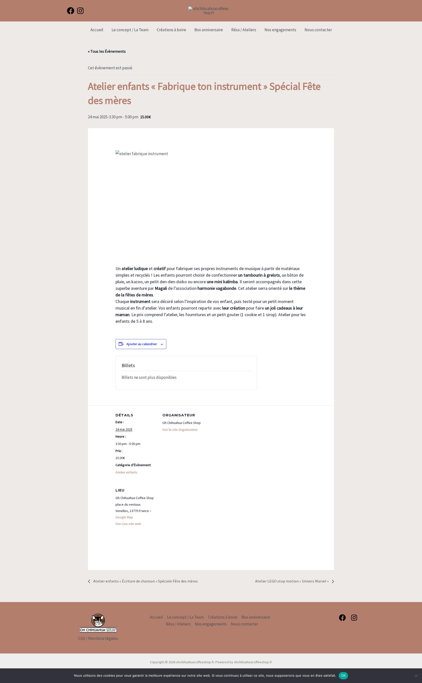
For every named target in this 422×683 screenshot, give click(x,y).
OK (343, 675)
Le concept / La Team (130, 29)
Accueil (96, 29)
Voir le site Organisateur (180, 429)
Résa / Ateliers (243, 29)
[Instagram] (80, 10)
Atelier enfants (126, 472)
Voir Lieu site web (128, 524)
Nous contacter (318, 29)
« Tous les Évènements (107, 51)
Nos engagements (280, 29)
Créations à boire (171, 29)
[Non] (415, 675)
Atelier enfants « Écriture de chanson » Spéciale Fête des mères (145, 581)
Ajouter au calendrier (142, 344)
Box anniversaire (208, 29)
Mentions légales (103, 638)
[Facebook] (70, 10)
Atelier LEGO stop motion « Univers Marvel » (292, 581)
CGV (81, 638)
